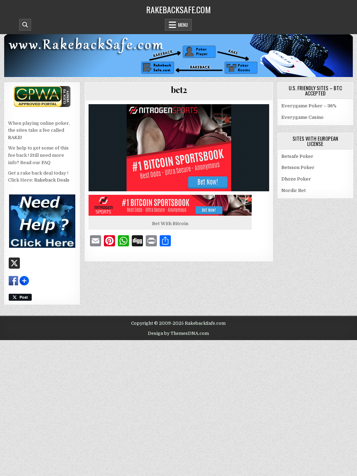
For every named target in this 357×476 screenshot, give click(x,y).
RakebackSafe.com (178, 9)
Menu (183, 24)
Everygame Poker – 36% (308, 105)
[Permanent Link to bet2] (179, 147)
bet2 (179, 89)
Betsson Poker (297, 167)
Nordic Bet (293, 190)
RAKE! (15, 137)
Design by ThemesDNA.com (178, 333)
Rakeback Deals (51, 180)
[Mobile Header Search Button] (25, 25)
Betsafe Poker (297, 156)
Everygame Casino (302, 117)
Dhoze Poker (296, 179)
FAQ (46, 162)
